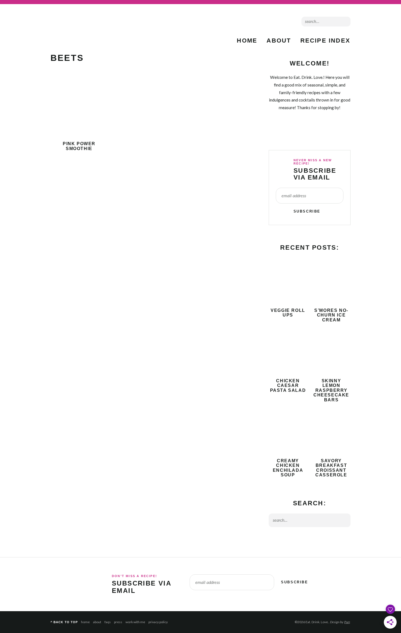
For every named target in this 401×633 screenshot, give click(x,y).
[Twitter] (264, 21)
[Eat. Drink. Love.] (83, 29)
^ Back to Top (64, 622)
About (279, 40)
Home (247, 40)
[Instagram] (291, 21)
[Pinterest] (282, 21)
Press (118, 622)
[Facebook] (273, 21)
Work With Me (135, 622)
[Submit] (345, 21)
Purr (347, 622)
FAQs (107, 622)
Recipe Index (325, 40)
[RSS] (255, 21)
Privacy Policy (158, 622)
